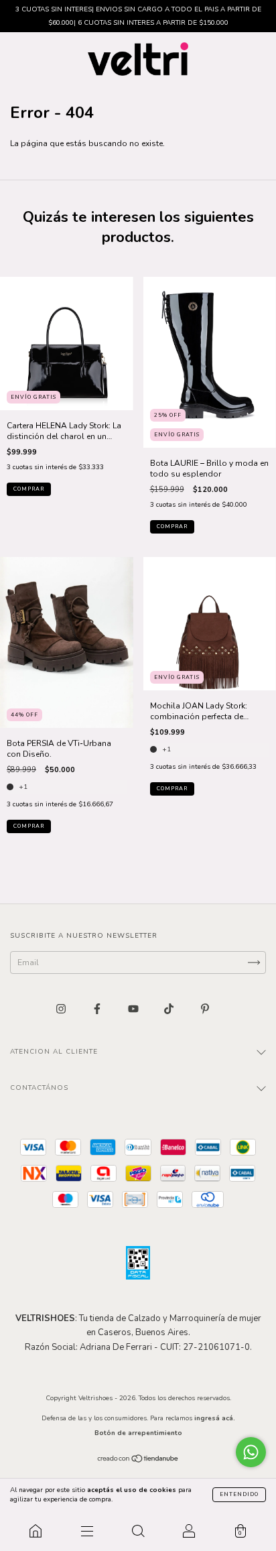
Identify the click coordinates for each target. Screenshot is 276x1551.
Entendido (239, 1494)
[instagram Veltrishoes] (62, 1009)
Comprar (28, 489)
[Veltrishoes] (35, 1531)
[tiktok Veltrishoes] (170, 1009)
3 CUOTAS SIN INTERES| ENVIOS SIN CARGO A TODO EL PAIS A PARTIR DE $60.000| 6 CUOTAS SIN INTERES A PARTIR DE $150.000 (138, 16)
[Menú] (86, 1531)
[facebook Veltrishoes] (98, 1009)
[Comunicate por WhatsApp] (251, 1452)
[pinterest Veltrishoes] (205, 1009)
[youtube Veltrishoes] (134, 1009)
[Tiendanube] (138, 1460)
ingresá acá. (214, 1418)
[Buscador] (138, 1531)
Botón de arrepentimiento (138, 1433)
